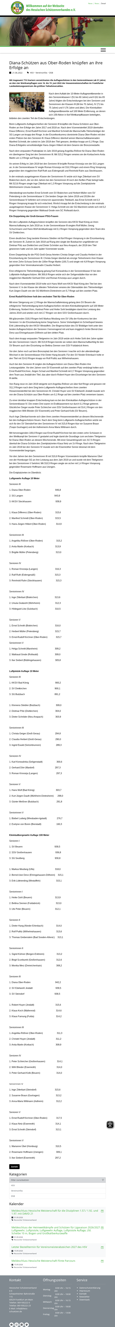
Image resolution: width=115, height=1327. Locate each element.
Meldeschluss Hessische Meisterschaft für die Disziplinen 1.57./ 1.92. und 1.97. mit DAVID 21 (55, 1212)
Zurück (14, 1166)
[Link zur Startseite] (42, 7)
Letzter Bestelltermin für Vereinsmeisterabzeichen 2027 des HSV (49, 1247)
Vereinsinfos (17, 1190)
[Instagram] (16, 1324)
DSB (13, 1196)
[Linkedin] (21, 1324)
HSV (13, 1185)
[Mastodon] (26, 1324)
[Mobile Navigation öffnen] (103, 49)
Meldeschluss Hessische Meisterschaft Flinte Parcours (43, 1260)
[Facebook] (11, 1324)
